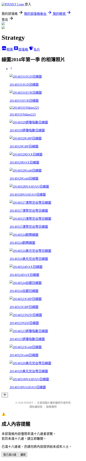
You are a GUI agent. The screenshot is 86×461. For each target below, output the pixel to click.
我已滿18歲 (9, 454)
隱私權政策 (35, 406)
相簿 (10, 49)
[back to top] (5, 395)
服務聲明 (51, 406)
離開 (23, 454)
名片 (37, 49)
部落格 (23, 49)
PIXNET (28, 402)
